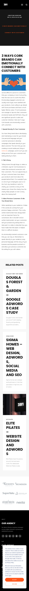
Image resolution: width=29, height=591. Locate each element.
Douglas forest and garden (14, 274)
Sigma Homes (10, 336)
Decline (14, 584)
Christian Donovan (14, 15)
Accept (14, 579)
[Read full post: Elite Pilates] (14, 404)
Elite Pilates (9, 419)
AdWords (4, 151)
